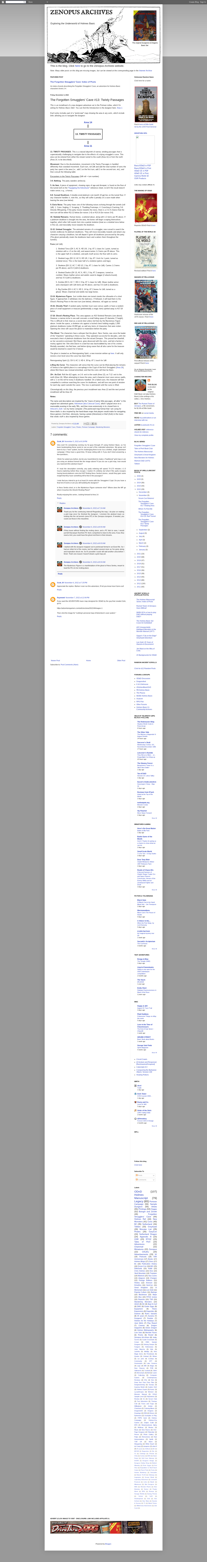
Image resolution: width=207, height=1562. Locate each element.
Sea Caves (152, 1276)
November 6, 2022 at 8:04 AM (94, 562)
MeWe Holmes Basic (144, 696)
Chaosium (137, 1408)
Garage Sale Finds (144, 1045)
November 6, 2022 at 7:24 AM (94, 508)
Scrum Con (142, 1266)
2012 (139, 584)
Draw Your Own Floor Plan (144, 1382)
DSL (145, 1380)
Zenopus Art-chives (141, 1337)
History (137, 1283)
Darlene (137, 1314)
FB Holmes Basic (143, 690)
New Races (146, 1430)
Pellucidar (151, 1432)
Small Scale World (144, 851)
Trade (139, 1088)
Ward (150, 1441)
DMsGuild (138, 1269)
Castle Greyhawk (148, 1339)
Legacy (138, 1201)
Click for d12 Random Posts (145, 668)
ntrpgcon (141, 1278)
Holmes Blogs (139, 1261)
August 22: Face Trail (144, 1008)
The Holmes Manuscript (143, 452)
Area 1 (119, 108)
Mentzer (151, 1392)
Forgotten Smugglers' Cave (66, 427)
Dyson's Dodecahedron (146, 782)
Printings (142, 1209)
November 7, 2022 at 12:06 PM (77, 598)
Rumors (151, 1491)
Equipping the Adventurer (79, 188)
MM (145, 1366)
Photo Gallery (148, 1434)
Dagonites (150, 1311)
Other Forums (141, 704)
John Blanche (139, 1349)
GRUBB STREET (144, 1037)
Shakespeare (138, 1498)
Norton (146, 1489)
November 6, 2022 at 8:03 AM (94, 543)
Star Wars (145, 1501)
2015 (139, 574)
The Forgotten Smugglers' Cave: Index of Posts (73, 82)
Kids (151, 1349)
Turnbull (147, 1370)
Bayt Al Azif (152, 1304)
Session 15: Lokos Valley (145, 776)
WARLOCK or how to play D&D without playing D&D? (146, 614)
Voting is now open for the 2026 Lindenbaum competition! (146, 972)
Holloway (151, 1475)
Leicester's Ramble (145, 753)
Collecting (141, 1375)
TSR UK (138, 1441)
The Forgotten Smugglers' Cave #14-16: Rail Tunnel (147, 514)
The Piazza (140, 693)
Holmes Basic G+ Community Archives (144, 708)
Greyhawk (152, 1227)
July (140, 536)
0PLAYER (140, 982)
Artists (154, 1206)
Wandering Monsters (103, 427)
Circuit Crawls (141, 1059)
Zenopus (153, 1249)
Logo (138, 1366)
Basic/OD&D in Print (142, 168)
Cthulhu (145, 1252)
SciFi (151, 1496)
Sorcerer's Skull (143, 743)
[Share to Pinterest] (95, 423)
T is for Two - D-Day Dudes (146, 853)
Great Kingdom (141, 1288)
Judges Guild (149, 1422)
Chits (136, 1456)
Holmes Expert (142, 1389)
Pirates (78, 427)
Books (150, 1259)
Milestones (137, 1484)
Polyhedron (150, 1396)
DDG (149, 1456)
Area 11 (88, 146)
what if (154, 1446)
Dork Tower (141, 1094)
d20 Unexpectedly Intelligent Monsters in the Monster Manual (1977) (146, 629)
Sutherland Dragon (148, 1234)
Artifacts (147, 1449)
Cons (150, 1221)
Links (145, 1482)
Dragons (150, 1411)
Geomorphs (138, 1363)
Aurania (151, 1316)
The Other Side (143, 732)
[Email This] (85, 423)
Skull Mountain (140, 1273)
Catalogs (142, 1453)
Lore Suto (138, 1333)
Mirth (135, 1487)
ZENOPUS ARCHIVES (81, 12)
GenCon (149, 1285)
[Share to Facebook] (93, 423)
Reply (59, 498)
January (142, 550)
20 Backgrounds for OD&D (146, 655)
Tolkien (137, 464)
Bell (148, 1373)
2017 (139, 567)
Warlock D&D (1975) (142, 461)
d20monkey (142, 1119)
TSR (151, 1299)
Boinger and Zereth (148, 1211)
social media (149, 413)
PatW (150, 1269)
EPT (150, 1361)
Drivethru (137, 1285)
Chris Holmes (139, 1271)
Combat (151, 1359)
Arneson (149, 1283)
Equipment (138, 1309)
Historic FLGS (141, 1475)
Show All (154, 818)
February (142, 546)
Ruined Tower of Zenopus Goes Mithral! (146, 607)
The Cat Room (142, 943)
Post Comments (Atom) (69, 665)
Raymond (61, 598)
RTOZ (148, 1239)
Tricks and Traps (147, 1404)
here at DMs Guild (146, 124)
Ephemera (137, 1415)
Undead (146, 1356)
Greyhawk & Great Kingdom (145, 455)
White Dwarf (149, 1444)
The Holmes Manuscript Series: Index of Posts (145, 601)
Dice (151, 1271)
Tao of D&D (141, 774)
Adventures (139, 1244)
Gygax (154, 1209)
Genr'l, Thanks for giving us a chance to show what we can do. (146, 843)
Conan (136, 1342)
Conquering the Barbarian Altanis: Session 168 (146, 1071)
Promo (140, 1335)
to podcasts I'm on (147, 425)
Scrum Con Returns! (146, 498)
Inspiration (137, 1477)
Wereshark (140, 1373)
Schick (141, 1496)
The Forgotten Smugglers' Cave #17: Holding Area (146, 504)
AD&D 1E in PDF (141, 171)
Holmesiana (149, 1347)
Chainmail (138, 1247)
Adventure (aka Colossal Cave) (87, 404)
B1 (135, 1264)
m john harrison (143, 931)
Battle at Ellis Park (143, 830)
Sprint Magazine (142, 1047)
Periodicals (150, 1354)
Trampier (153, 1273)
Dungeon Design (148, 1460)
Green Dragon (151, 1328)
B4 (154, 1449)
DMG (139, 1306)
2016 (139, 570)
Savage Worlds (139, 1494)
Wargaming (138, 1444)
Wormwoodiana (143, 910)
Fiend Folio (144, 1470)
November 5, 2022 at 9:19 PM (75, 441)
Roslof (150, 1335)
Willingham (138, 1406)
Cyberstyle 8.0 (141, 1067)
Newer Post (55, 661)
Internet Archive (145, 71)
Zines (151, 1261)
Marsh (152, 1482)
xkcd (139, 1086)
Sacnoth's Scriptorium (146, 941)
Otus (140, 1297)
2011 (139, 587)
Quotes (136, 1356)
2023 (139, 486)
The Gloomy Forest (145, 763)
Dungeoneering (139, 1384)
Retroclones (146, 1437)
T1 (144, 1503)
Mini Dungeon (149, 1484)
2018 (139, 564)
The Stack (141, 980)
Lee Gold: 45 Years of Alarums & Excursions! (145, 643)
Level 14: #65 (141, 1104)
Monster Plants (146, 1487)
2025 (139, 479)
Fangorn (137, 1347)
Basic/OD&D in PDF (142, 166)
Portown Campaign (88, 427)
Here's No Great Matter (146, 828)
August (142, 533)
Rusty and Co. (143, 1102)
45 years (139, 1449)
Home (88, 661)
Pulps (136, 1437)
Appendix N (145, 1237)
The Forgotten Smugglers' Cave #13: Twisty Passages (146, 523)
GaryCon (153, 1231)
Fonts (153, 1470)
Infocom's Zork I (57, 409)
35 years (140, 1316)
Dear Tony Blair (143, 860)
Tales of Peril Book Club (143, 449)
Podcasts (142, 1257)
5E (156, 1254)
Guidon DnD (152, 1387)
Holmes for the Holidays (144, 1321)
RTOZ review (151, 1297)
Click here (138, 1165)
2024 (139, 483)
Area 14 (88, 122)
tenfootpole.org (143, 803)
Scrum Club (152, 1399)
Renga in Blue (142, 959)
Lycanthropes (139, 1392)
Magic (152, 1366)
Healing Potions (142, 1075)
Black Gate (141, 900)
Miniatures (139, 1249)
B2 (135, 1224)
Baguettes (145, 1451)
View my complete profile (143, 435)
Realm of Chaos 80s (145, 870)
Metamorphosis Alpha (149, 1425)
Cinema (142, 1326)
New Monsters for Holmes (144, 458)
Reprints (141, 1299)
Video (155, 1370)
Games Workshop (140, 1472)
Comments (142, 1180)
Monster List (146, 1229)
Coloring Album (149, 1408)
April (141, 540)
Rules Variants (151, 1314)
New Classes (139, 1368)
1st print (140, 1359)
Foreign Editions (145, 1280)
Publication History (149, 1264)
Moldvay (140, 1427)
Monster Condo (142, 805)
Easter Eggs (149, 1306)
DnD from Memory (148, 1458)
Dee (152, 1380)
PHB (151, 1368)
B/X (152, 1266)
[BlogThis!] (87, 423)
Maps (155, 1295)
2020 (139, 557)
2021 (139, 554)
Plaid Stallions (143, 1014)
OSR (136, 1239)
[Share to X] (90, 423)
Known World (149, 1477)
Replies (62, 503)
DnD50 (136, 1460)
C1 (135, 1453)
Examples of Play (151, 1415)
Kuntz (152, 1389)
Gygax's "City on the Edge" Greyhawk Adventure (146, 637)
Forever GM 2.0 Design (145, 1121)
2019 (139, 560)
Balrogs (154, 1292)
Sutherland (147, 1224)
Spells (151, 1439)
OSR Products (140, 178)
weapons (146, 1446)
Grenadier (153, 1472)
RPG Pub (140, 702)
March (141, 543)
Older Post (121, 661)
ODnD (138, 1191)
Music (136, 1430)
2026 (139, 476)
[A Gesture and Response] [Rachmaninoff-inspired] (146, 1063)
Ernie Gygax (147, 1465)
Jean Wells (138, 1323)
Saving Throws (152, 1494)
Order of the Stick (144, 1111)
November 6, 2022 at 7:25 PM (75, 583)
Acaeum (139, 699)
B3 (143, 1304)
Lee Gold (149, 1290)
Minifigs (146, 1351)
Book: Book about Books (145, 1039)
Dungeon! (138, 1318)
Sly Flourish (142, 811)
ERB (145, 1413)
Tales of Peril (142, 1242)
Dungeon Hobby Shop (141, 1463)
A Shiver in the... (143, 921)
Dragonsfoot (141, 681)
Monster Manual (140, 1394)
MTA (135, 1425)
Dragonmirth (138, 1411)
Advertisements (141, 1254)
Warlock (141, 1276)
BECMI (136, 1451)
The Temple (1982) (143, 961)
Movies (150, 1427)
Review (136, 1399)
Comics (142, 1456)
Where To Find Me (145, 509)
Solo (148, 1498)
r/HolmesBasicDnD (143, 687)
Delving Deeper (149, 1344)
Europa (151, 1384)
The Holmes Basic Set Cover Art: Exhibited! (144, 622)
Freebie (150, 1318)
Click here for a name (142, 81)
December (143, 492)
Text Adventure (142, 1401)
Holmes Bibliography (145, 1330)
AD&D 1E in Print (141, 173)
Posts (140, 1175)
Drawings (137, 1413)
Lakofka (137, 1351)
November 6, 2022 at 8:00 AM (94, 527)
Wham (155, 1356)
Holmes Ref (140, 1219)
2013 (139, 580)
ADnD (136, 1304)
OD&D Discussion (143, 678)
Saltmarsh (137, 1370)
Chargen (153, 1278)
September (143, 530)
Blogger (108, 1544)
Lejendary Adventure (141, 1479)
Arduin (150, 1406)
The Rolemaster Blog (145, 722)
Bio (153, 1451)
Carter (155, 1373)
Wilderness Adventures (144, 1505)
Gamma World (139, 1387)
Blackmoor (143, 1295)
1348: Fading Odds (143, 1112)
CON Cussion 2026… (144, 1096)
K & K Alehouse (142, 684)
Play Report (152, 1323)
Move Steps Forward (144, 813)
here (78, 65)
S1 (144, 1399)
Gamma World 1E (141, 176)
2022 (139, 489)
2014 (139, 577)
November (143, 495)
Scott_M (60, 441)
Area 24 (120, 367)
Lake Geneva (152, 1363)
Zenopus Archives (71, 508)
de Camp (137, 1446)
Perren (136, 1434)
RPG (143, 1491)
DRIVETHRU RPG (140, 133)
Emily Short (142, 988)
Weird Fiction (152, 1503)
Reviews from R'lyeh (145, 792)
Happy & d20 (142, 1006)
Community (138, 1361)
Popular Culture (140, 1292)
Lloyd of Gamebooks (145, 967)
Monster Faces (151, 1333)
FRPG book (142, 1418)
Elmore (152, 1413)
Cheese (151, 1453)
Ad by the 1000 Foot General (145, 127)
